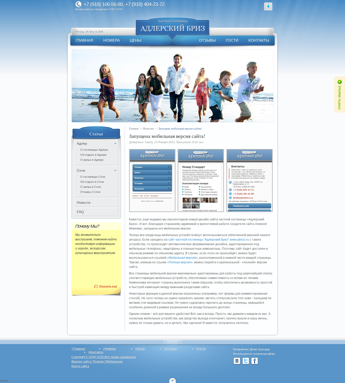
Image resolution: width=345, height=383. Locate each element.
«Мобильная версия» (182, 258)
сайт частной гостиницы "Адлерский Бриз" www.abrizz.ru (208, 239)
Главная (133, 128)
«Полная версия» (180, 262)
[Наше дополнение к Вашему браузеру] (268, 6)
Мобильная (114, 361)
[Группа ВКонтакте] (237, 361)
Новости (148, 128)
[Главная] (172, 28)
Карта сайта (80, 366)
